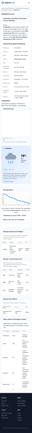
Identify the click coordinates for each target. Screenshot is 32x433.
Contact (19, 420)
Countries (4, 401)
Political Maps (21, 403)
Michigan (26, 8)
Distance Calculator (6, 413)
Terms (19, 415)
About (19, 413)
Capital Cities (5, 405)
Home (3, 8)
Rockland (5, 373)
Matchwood (6, 384)
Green (4, 343)
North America (10, 8)
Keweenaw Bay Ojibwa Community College (13, 249)
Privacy (19, 418)
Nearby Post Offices (10, 299)
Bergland (5, 357)
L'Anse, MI (11, 275)
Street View (4, 418)
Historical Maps (21, 405)
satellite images (22, 142)
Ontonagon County (6, 10)
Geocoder (4, 415)
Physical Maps (21, 401)
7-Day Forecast (8, 181)
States (3, 403)
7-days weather (18, 97)
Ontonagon (13, 29)
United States (18, 8)
